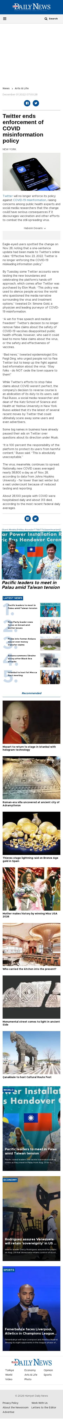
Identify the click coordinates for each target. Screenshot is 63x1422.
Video (8, 1379)
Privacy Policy (10, 1403)
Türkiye (9, 1370)
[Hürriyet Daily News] (31, 7)
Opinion (48, 1370)
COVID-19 (19, 200)
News (6, 88)
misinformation (36, 200)
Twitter (8, 196)
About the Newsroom (16, 1407)
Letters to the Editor (43, 1407)
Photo (27, 1379)
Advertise (8, 1412)
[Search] (46, 18)
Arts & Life (22, 88)
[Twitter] (36, 103)
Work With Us (39, 1403)
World (8, 1375)
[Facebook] (27, 103)
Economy (30, 1370)
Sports (48, 1375)
